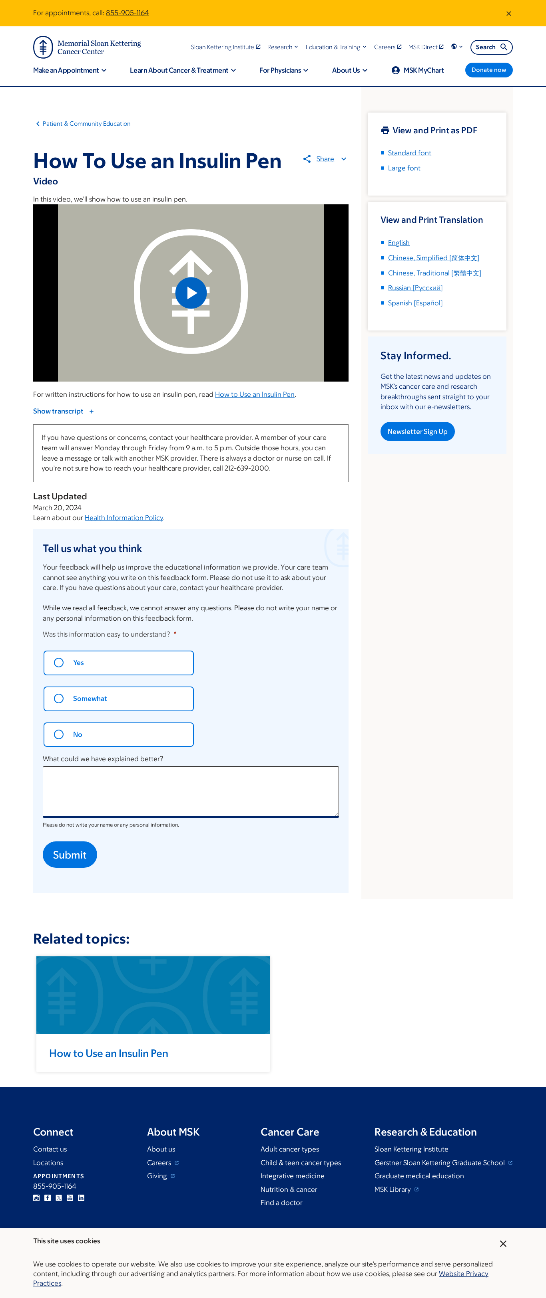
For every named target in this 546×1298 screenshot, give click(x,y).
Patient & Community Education (87, 123)
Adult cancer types (290, 1149)
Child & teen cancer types (301, 1163)
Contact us (50, 1149)
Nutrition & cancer (289, 1189)
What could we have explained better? (103, 759)
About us (161, 1149)
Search (486, 47)
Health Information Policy (124, 518)
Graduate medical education (419, 1176)
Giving (158, 1176)
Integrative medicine (293, 1176)
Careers (160, 1163)
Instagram (36, 1198)
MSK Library (393, 1189)
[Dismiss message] (509, 13)
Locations (48, 1163)
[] (434, 258)
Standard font (409, 153)
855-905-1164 (127, 13)
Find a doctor (282, 1203)
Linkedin (81, 1198)
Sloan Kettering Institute (411, 1149)
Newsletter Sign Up (418, 431)
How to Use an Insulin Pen (255, 394)
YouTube (70, 1198)
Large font (404, 168)
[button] (283, 47)
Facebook (47, 1198)
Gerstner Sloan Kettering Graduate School (440, 1163)
